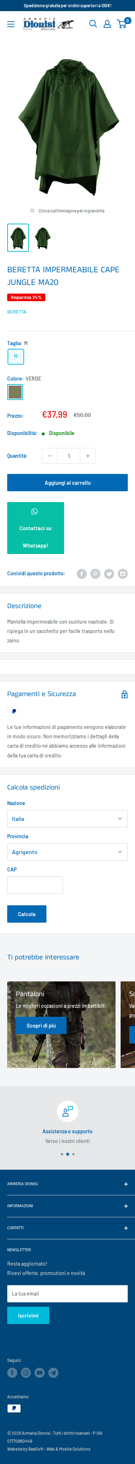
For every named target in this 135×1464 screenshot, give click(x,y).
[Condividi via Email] (123, 573)
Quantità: (17, 456)
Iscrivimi (28, 1315)
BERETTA (16, 312)
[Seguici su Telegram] (53, 1374)
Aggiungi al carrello (68, 482)
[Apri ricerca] (93, 24)
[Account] (107, 24)
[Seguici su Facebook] (12, 1373)
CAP (12, 869)
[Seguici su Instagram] (26, 1373)
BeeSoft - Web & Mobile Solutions (59, 1448)
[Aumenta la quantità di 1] (87, 455)
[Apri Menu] (10, 24)
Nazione (16, 803)
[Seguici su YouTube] (40, 1373)
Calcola (27, 914)
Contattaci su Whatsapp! (35, 537)
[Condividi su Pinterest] (95, 573)
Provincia (17, 836)
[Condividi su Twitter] (109, 573)
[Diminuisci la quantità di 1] (49, 455)
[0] (121, 23)
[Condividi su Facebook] (82, 573)
